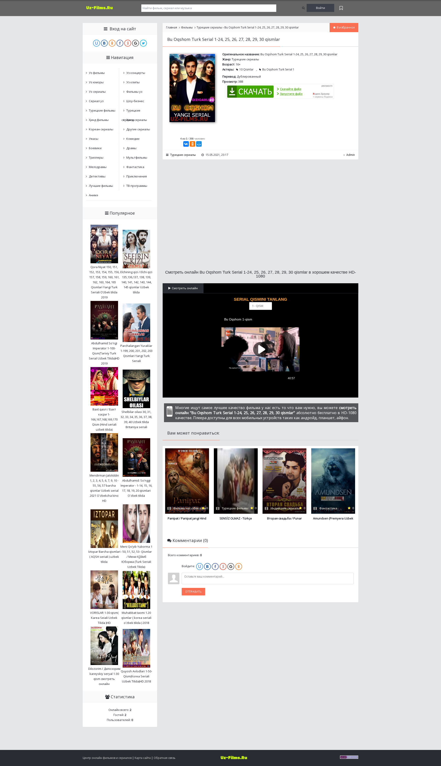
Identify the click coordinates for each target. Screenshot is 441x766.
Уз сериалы (97, 92)
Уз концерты (135, 73)
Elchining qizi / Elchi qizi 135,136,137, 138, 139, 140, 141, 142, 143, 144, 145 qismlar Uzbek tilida (136, 282)
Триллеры (96, 157)
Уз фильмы (97, 73)
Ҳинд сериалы (136, 120)
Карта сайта (143, 758)
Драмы (131, 148)
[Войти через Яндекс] (223, 566)
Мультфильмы (136, 157)
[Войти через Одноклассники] (238, 566)
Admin (350, 155)
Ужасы (93, 139)
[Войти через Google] (230, 566)
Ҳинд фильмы (99, 120)
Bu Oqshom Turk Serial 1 (278, 69)
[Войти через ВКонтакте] (207, 566)
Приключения (136, 176)
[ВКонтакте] (186, 144)
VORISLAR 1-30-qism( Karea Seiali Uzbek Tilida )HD (104, 618)
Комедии (132, 139)
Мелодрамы (98, 167)
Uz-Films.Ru (99, 8)
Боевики (95, 148)
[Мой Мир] (199, 144)
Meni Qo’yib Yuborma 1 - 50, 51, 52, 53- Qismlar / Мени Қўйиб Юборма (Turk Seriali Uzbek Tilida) (136, 556)
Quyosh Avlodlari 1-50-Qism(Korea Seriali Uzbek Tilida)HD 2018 (136, 676)
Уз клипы (133, 82)
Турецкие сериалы (245, 59)
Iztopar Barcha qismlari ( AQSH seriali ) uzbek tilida (104, 557)
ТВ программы (136, 186)
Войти (320, 8)
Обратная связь (164, 758)
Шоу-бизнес (135, 101)
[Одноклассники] (192, 144)
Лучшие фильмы (101, 186)
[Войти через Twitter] (143, 43)
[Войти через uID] (199, 566)
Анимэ (93, 195)
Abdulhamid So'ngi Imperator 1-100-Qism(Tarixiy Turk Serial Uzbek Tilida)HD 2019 (104, 353)
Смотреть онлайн (185, 288)
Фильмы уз (134, 92)
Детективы (97, 176)
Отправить (193, 592)
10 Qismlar (246, 69)
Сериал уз (96, 101)
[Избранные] (341, 8)
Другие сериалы (138, 129)
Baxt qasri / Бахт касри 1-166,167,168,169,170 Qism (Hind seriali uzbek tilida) (104, 419)
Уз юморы (96, 82)
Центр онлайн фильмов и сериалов (107, 758)
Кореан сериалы (101, 129)
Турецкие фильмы (102, 110)
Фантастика (135, 167)
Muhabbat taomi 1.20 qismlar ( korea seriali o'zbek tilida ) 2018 (136, 618)
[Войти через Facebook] (215, 566)
